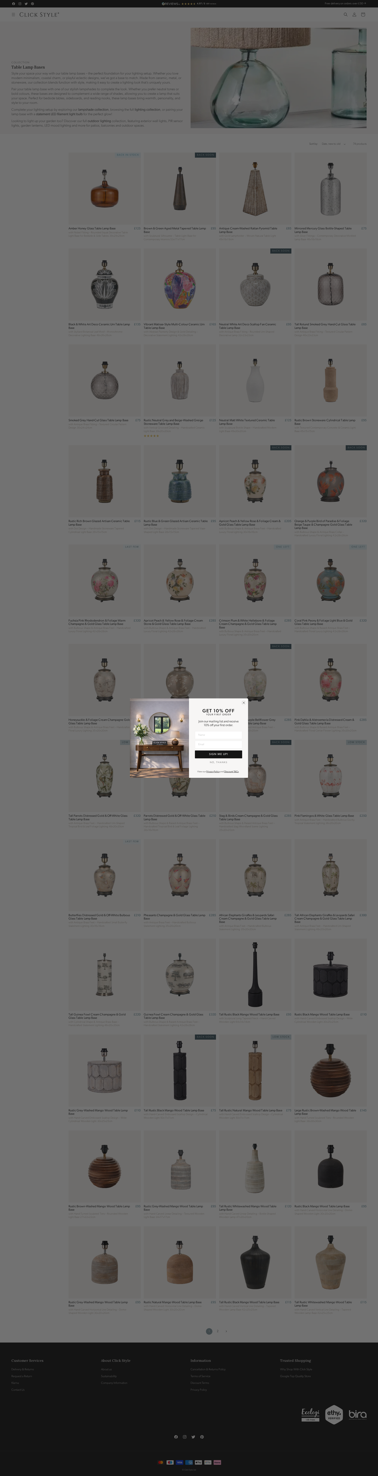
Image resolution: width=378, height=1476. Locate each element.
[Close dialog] (243, 702)
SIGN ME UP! (218, 754)
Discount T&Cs (231, 772)
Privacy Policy (213, 772)
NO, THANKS (218, 762)
